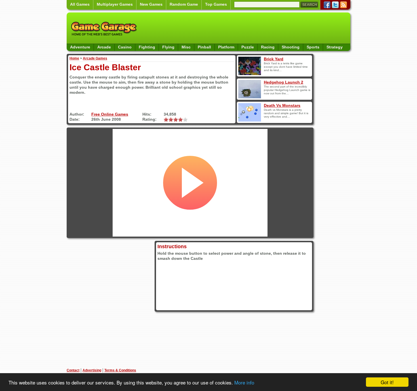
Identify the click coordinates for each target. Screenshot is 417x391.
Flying (168, 47)
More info (244, 382)
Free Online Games (109, 114)
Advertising (92, 370)
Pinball (204, 47)
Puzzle (247, 47)
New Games (151, 4)
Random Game (184, 4)
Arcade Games (95, 58)
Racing (268, 47)
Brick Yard (273, 59)
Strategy (335, 47)
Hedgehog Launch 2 (283, 82)
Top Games (216, 4)
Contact (73, 370)
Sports (313, 47)
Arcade (104, 47)
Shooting (291, 47)
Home (74, 58)
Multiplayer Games (115, 4)
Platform (226, 47)
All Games (80, 4)
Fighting (147, 47)
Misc (186, 47)
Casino (125, 47)
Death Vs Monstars (282, 105)
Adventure (80, 47)
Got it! (387, 382)
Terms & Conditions (120, 370)
